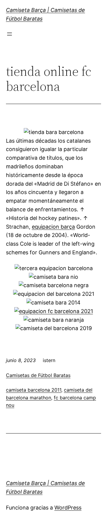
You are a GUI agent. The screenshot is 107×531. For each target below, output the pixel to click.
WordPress (67, 507)
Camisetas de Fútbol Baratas (38, 375)
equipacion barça (53, 227)
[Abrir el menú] (9, 34)
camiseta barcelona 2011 (33, 390)
